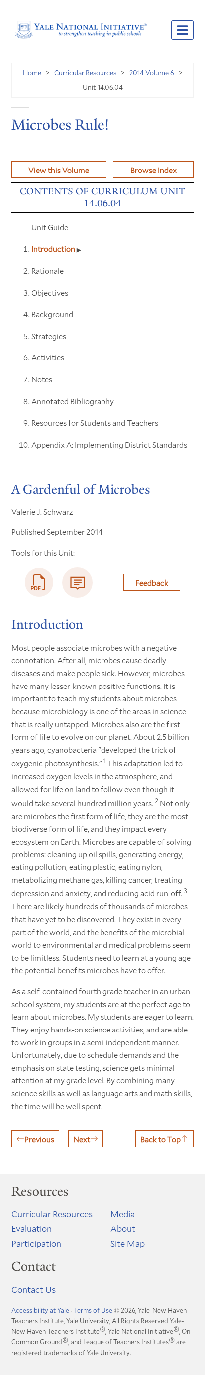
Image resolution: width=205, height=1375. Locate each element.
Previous (39, 1139)
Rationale (47, 270)
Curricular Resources (85, 72)
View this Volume (58, 170)
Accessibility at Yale (40, 1310)
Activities (47, 357)
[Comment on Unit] (77, 582)
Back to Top (160, 1139)
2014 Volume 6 (151, 72)
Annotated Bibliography (72, 401)
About (122, 1228)
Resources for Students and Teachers (94, 422)
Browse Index (153, 170)
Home (32, 72)
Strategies (48, 336)
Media (122, 1214)
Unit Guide (49, 227)
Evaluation (31, 1228)
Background (52, 314)
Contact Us (33, 1289)
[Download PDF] (39, 582)
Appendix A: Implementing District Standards (109, 444)
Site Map (127, 1243)
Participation (36, 1243)
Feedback (151, 582)
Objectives (49, 292)
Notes (41, 379)
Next (81, 1139)
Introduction (54, 248)
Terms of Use (93, 1310)
